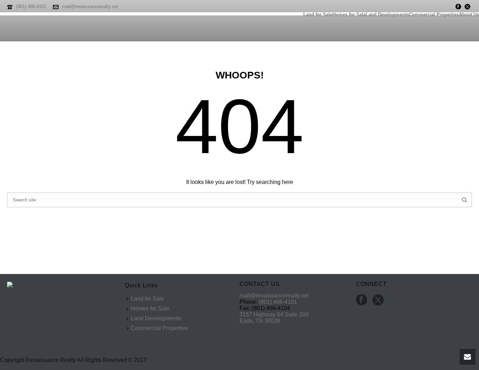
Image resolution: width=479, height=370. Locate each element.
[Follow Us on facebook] (361, 300)
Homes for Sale (349, 13)
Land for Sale (317, 13)
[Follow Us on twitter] (378, 300)
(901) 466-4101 (31, 6)
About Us (469, 13)
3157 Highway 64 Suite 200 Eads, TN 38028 (274, 317)
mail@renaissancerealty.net (90, 6)
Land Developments (387, 13)
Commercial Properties (434, 13)
